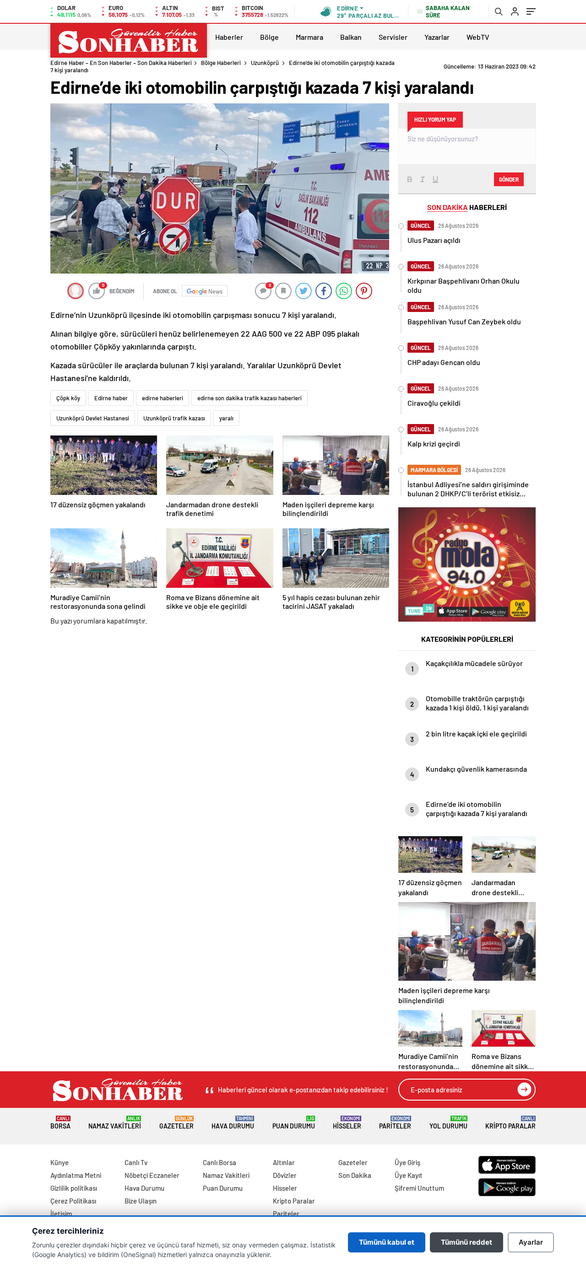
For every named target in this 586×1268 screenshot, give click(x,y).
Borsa (60, 1123)
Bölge (269, 36)
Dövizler (285, 1175)
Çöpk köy (68, 398)
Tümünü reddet (466, 1242)
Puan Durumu (293, 1123)
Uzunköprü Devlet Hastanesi (92, 418)
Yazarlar (437, 36)
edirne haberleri (162, 398)
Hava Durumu (233, 1123)
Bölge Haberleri (221, 62)
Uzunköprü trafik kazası (174, 418)
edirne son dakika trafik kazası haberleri (249, 398)
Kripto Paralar (510, 1123)
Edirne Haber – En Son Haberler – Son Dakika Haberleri (121, 62)
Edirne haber (111, 398)
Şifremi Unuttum (419, 1188)
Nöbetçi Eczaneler (152, 1175)
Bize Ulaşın (141, 1201)
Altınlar (284, 1162)
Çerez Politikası (73, 1201)
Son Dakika (354, 1175)
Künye (59, 1162)
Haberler (229, 36)
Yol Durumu (448, 1123)
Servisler (393, 36)
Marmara (309, 36)
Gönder (509, 179)
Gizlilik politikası (73, 1188)
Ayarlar (531, 1242)
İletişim (61, 1213)
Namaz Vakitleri (114, 1123)
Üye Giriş (407, 1162)
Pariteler (395, 1123)
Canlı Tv (136, 1162)
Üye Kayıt (409, 1175)
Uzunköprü (265, 62)
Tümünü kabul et (386, 1242)
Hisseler (347, 1123)
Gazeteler (176, 1123)
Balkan (351, 36)
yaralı (226, 418)
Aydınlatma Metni (75, 1175)
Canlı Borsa (219, 1162)
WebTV (478, 36)
